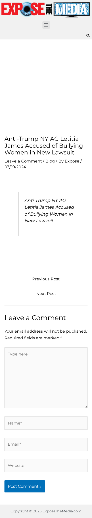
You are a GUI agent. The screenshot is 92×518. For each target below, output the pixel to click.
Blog (50, 161)
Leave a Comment (23, 161)
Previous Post (46, 279)
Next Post (46, 293)
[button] (46, 25)
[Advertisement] (46, 87)
